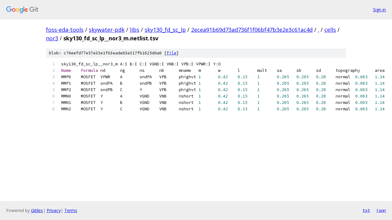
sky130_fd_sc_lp (165, 29)
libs (134, 29)
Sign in (379, 10)
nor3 (52, 38)
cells (330, 29)
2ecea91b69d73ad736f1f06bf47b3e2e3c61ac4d (252, 29)
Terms (70, 210)
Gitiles (37, 210)
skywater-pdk (107, 29)
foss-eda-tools (65, 29)
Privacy (54, 210)
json (381, 210)
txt (366, 210)
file (171, 53)
